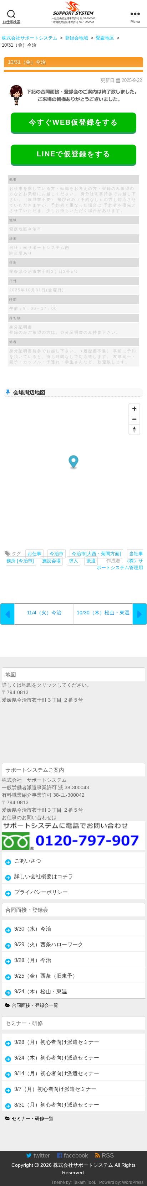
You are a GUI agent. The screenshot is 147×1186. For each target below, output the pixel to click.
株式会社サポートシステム (83, 1165)
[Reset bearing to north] (134, 429)
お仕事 (34, 553)
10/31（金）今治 (27, 62)
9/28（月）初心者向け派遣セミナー (56, 1042)
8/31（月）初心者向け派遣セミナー (56, 1105)
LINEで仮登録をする (74, 154)
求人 (73, 560)
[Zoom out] (134, 419)
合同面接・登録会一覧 (34, 1005)
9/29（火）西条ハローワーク (48, 944)
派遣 (91, 560)
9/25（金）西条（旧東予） (46, 976)
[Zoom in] (134, 409)
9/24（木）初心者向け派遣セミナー (56, 1058)
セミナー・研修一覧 (32, 1118)
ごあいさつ (27, 861)
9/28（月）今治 (32, 960)
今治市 (57, 553)
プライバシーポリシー (41, 892)
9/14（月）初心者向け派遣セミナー (56, 1073)
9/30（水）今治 (32, 929)
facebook (75, 1155)
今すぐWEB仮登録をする (73, 122)
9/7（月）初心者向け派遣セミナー (55, 1089)
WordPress (132, 1182)
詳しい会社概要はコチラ (43, 876)
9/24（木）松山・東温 (40, 991)
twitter (41, 1155)
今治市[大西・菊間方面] (96, 553)
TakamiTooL (84, 1182)
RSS (107, 1155)
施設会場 (51, 560)
